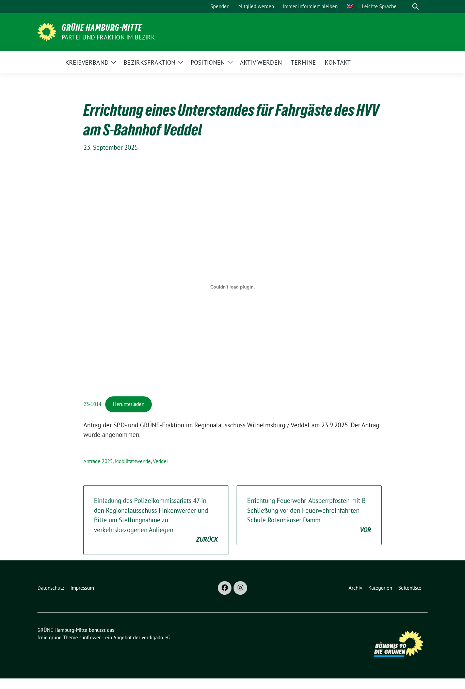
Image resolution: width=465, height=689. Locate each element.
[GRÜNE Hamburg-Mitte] (46, 31)
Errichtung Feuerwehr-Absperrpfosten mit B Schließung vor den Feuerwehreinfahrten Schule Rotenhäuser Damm (309, 515)
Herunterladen (128, 404)
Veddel (160, 461)
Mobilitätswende (133, 461)
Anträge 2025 (98, 461)
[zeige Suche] (415, 6)
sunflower (90, 637)
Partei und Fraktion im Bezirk (108, 37)
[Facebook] (224, 588)
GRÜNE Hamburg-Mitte (102, 27)
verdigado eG (156, 637)
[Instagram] (240, 588)
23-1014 (92, 404)
